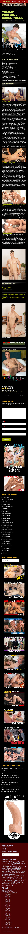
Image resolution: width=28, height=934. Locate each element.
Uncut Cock (10, 885)
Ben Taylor (8, 784)
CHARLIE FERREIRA (8, 499)
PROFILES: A (8, 894)
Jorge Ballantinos (14, 782)
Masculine (4, 879)
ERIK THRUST (6, 541)
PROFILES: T (8, 918)
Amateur (4, 861)
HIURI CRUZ (6, 527)
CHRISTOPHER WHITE (8, 506)
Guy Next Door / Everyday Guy (13, 873)
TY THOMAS (17, 777)
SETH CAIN (6, 511)
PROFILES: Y (8, 924)
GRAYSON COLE (7, 515)
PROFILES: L (8, 908)
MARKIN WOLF (6, 520)
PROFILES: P (8, 913)
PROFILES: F (8, 900)
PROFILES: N (8, 910)
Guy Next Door (9, 872)
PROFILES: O (8, 912)
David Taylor (14, 773)
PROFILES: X (8, 923)
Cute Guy (4, 391)
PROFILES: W (8, 922)
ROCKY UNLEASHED (8, 532)
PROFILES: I (8, 904)
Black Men (9, 865)
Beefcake (5, 863)
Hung (14, 876)
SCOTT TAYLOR (15, 789)
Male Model (10, 877)
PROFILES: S (8, 917)
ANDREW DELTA (7, 543)
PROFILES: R (8, 915)
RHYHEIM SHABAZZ (8, 522)
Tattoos (5, 884)
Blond (14, 865)
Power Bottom (9, 880)
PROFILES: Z (8, 926)
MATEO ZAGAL (6, 536)
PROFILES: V (8, 921)
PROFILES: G (8, 901)
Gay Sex (20, 871)
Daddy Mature (16, 869)
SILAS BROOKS (7, 513)
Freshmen (20, 20)
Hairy (14, 874)
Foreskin (22, 869)
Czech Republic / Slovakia (13, 20)
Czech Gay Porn (9, 391)
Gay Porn (14, 391)
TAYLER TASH (6, 550)
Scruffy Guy (17, 880)
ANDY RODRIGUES (7, 525)
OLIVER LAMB (6, 518)
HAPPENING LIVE (7, 890)
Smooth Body (15, 882)
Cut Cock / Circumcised (14, 867)
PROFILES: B (8, 895)
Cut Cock (21, 866)
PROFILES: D (8, 898)
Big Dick (16, 863)
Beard (22, 861)
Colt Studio (16, 866)
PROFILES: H (8, 903)
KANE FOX (5, 508)
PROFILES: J (8, 905)
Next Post (22, 395)
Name (3, 421)
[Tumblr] (5, 849)
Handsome (7, 875)
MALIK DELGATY (7, 534)
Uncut (3, 885)
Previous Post (7, 395)
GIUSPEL (5, 553)
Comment (4, 406)
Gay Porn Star (18, 391)
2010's (7, 20)
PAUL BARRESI (14, 775)
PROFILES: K (8, 907)
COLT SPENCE (6, 548)
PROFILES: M (8, 909)
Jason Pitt (14, 780)
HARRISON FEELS (7, 539)
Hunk (17, 876)
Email (3, 426)
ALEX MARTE (6, 504)
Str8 (22, 882)
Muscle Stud (17, 879)
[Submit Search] (3, 560)
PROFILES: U (8, 919)
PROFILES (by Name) (8, 891)
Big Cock (10, 863)
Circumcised (19, 865)
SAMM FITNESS (17, 787)
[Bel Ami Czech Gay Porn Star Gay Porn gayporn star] (14, 343)
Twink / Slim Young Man (16, 884)
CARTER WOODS (7, 546)
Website (3, 431)
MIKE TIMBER (14, 791)
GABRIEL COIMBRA (8, 529)
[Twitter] (3, 849)
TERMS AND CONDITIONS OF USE (11, 927)
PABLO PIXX (6, 497)
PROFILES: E (8, 899)
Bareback (16, 862)
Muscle (9, 879)
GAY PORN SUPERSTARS (11, 892)
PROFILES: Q (8, 914)
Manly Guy (18, 877)
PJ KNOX (5, 501)
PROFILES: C (8, 896)
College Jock (8, 866)
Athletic (10, 861)
